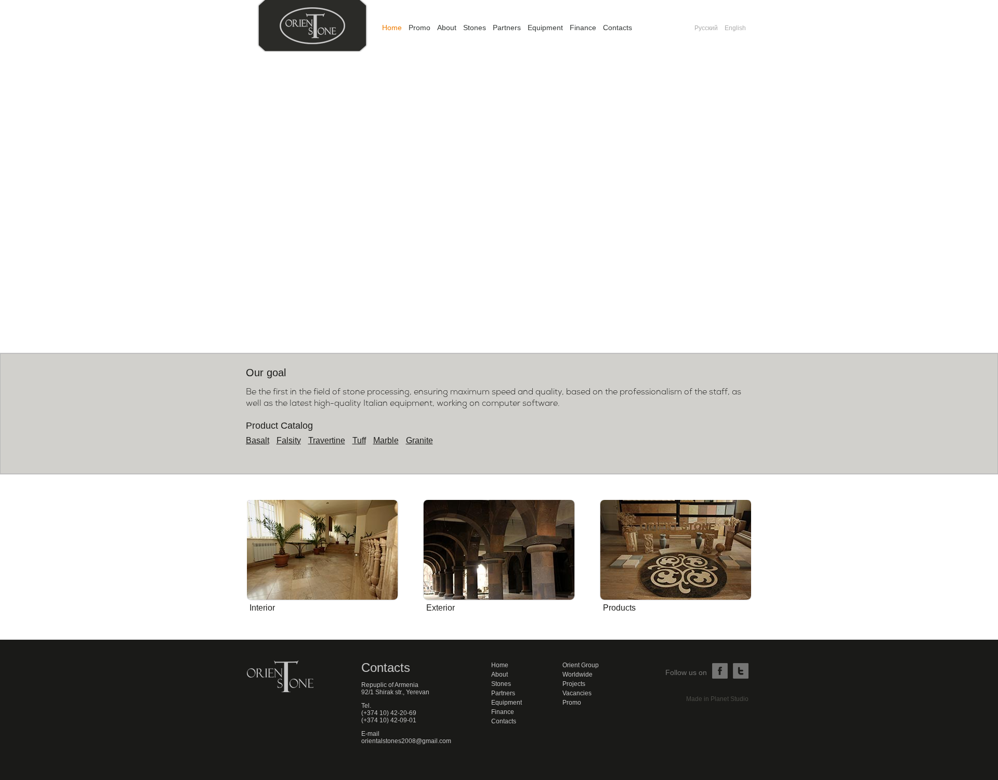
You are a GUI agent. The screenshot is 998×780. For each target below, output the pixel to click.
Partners (507, 27)
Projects (573, 684)
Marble (386, 440)
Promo (419, 27)
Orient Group (580, 665)
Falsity (289, 440)
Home (392, 27)
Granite (419, 440)
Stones (474, 27)
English (735, 28)
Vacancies (577, 693)
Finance (583, 27)
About (446, 27)
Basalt (257, 440)
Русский (706, 28)
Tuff (359, 440)
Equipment (545, 27)
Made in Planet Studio (717, 699)
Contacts (617, 27)
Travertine (326, 440)
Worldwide (577, 674)
